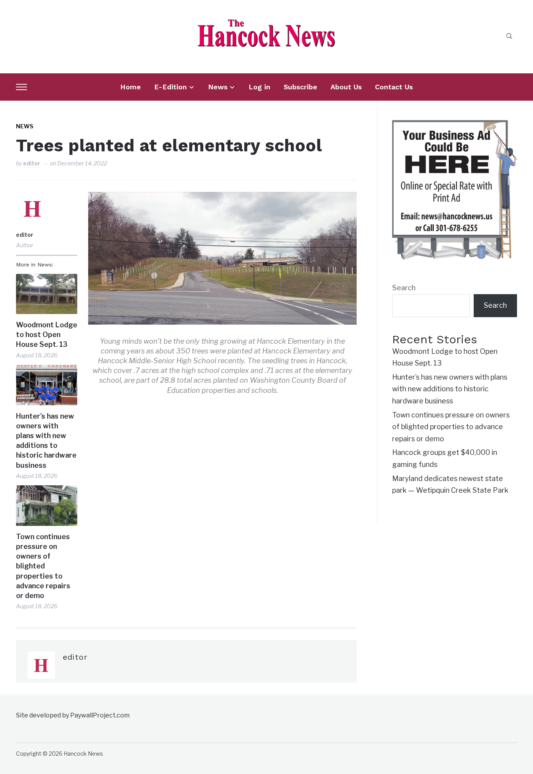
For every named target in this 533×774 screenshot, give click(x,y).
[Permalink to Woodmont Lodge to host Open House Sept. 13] (46, 294)
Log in (259, 87)
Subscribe (300, 87)
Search (404, 288)
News (217, 87)
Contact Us (394, 87)
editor (31, 163)
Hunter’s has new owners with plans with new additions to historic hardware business (46, 440)
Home (130, 87)
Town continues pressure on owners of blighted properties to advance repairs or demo (43, 566)
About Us (346, 87)
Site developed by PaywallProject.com (73, 715)
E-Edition (170, 87)
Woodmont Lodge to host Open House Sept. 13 (46, 334)
